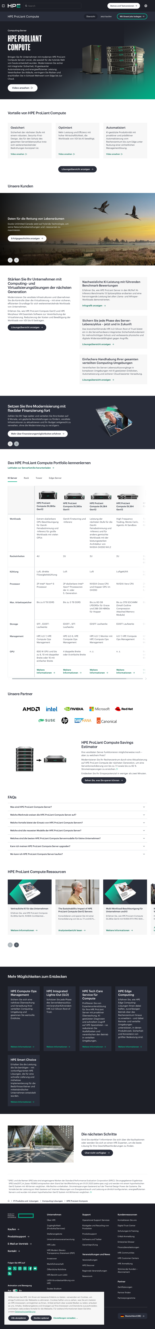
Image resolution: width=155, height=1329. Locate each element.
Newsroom (87, 1276)
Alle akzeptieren (18, 1318)
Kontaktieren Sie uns (127, 1220)
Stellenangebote (54, 1234)
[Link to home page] (9, 1201)
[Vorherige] (10, 260)
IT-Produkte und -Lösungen (26, 1201)
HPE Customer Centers (128, 1258)
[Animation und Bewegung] (15, 1290)
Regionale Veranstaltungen (94, 1271)
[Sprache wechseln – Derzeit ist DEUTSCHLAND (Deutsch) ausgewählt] (146, 5)
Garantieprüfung (90, 1245)
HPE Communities (126, 1253)
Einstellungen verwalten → (66, 1318)
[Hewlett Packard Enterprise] (14, 6)
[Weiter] (16, 944)
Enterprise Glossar (126, 1242)
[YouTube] (35, 1268)
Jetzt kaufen (106, 16)
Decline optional (41, 1318)
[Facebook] (30, 1268)
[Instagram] (20, 1268)
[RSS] (10, 1273)
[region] (77, 229)
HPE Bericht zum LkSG (57, 1275)
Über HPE (51, 1220)
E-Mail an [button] (18, 1243)
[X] (15, 1268)
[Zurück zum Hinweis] (91, 1192)
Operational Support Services (95, 1220)
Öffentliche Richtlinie (56, 1269)
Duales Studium (54, 1288)
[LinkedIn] (10, 1268)
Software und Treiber (92, 1239)
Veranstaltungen (89, 1260)
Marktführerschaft (55, 1264)
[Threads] (25, 1268)
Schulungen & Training (128, 1231)
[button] (3, 6)
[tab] (12, 478)
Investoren (52, 1258)
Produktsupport (89, 1234)
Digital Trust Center (126, 1225)
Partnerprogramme (126, 1298)
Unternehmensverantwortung (60, 1239)
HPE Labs (51, 1245)
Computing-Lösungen (52, 1201)
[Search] (26, 5)
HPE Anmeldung (125, 1263)
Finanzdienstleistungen (128, 1247)
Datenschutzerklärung (25, 1311)
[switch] (14, 1290)
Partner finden (124, 1292)
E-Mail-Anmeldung (126, 1236)
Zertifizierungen (125, 1287)
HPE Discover (88, 1265)
